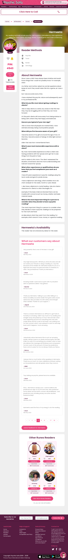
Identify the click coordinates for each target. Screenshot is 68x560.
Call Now (10, 73)
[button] (34, 12)
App (19, 6)
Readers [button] (4, 6)
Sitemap (27, 558)
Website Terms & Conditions (40, 535)
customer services (59, 538)
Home (7, 21)
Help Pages (22, 532)
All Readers (17, 21)
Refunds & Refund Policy (40, 531)
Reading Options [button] (27, 6)
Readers (5, 532)
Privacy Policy (39, 529)
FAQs (20, 531)
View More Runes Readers (42, 499)
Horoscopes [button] (38, 6)
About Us (6, 531)
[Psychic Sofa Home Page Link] (13, 2)
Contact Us (22, 529)
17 (50, 420)
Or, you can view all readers (41, 503)
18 (54, 420)
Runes (28, 21)
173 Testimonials (10, 81)
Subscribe (57, 518)
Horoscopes (7, 536)
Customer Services (61, 6)
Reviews (51, 6)
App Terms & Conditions (39, 538)
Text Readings (13, 6)
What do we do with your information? (41, 542)
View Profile (34, 464)
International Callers (18, 558)
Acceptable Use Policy (25, 534)
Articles (46, 6)
